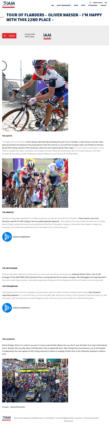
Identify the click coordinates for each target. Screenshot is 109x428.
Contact (103, 5)
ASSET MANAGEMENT (64, 5)
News (76, 5)
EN (106, 2)
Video (83, 5)
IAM (52, 5)
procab (71, 421)
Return (12, 36)
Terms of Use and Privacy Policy (91, 418)
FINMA (72, 418)
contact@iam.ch (79, 418)
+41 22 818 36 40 (50, 418)
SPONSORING (92, 5)
